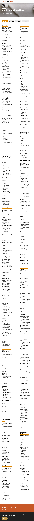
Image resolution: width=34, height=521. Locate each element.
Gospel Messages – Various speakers (24, 410)
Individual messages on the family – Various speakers (6, 435)
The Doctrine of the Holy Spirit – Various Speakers (7, 303)
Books (12, 15)
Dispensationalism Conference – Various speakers (24, 39)
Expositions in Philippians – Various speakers (24, 350)
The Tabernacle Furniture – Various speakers (25, 119)
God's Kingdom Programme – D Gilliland (25, 46)
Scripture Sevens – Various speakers (5, 287)
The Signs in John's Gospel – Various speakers (24, 383)
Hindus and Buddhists (24, 147)
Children (22, 138)
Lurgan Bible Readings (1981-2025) (6, 472)
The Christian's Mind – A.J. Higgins (24, 238)
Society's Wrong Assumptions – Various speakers (24, 487)
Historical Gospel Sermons (5, 390)
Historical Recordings (5, 387)
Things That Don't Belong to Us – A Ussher (25, 249)
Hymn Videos (23, 415)
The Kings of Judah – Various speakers (6, 66)
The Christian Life (25, 160)
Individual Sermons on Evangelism (6, 491)
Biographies (5, 25)
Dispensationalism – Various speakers (24, 35)
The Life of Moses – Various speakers (6, 75)
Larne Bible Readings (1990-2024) (6, 469)
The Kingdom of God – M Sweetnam (24, 64)
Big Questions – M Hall (24, 444)
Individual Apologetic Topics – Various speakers (24, 464)
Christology (5, 97)
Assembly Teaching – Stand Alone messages (6, 174)
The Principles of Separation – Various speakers (24, 245)
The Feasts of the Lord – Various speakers (25, 103)
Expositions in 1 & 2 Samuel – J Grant (24, 285)
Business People (23, 136)
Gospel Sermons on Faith (7, 354)
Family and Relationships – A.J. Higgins (6, 431)
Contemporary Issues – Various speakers (24, 185)
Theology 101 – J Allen (6, 320)
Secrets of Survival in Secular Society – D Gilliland (24, 482)
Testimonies (23, 132)
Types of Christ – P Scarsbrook (24, 128)
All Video (15, 507)
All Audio (10, 507)
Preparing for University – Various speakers (25, 478)
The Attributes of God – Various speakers (6, 293)
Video (21, 388)
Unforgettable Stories (6, 397)
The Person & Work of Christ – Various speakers (6, 139)
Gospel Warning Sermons (5, 374)
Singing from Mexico (6, 410)
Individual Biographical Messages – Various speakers (6, 39)
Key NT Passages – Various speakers (24, 376)
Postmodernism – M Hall (25, 474)
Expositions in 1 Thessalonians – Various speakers (25, 304)
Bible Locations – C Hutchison (24, 172)
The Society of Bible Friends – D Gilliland (6, 82)
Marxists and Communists (22, 149)
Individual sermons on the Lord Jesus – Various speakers (7, 118)
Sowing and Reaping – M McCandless (6, 494)
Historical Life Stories (6, 392)
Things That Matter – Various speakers (6, 327)
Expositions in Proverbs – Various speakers (24, 353)
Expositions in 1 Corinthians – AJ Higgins (25, 292)
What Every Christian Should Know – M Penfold (6, 341)
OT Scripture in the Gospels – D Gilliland (24, 379)
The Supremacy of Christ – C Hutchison (7, 146)
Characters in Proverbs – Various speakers (7, 28)
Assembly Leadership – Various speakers (6, 158)
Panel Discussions (7, 465)
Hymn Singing (5, 400)
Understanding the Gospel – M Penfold (6, 333)
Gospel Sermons (6, 348)
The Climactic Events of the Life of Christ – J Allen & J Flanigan (6, 123)
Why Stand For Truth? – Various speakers (7, 345)
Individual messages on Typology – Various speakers (24, 91)
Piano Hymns (4, 405)
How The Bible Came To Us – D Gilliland (7, 251)
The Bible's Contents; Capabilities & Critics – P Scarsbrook (6, 297)
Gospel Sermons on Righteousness (6, 358)
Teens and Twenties (24, 157)
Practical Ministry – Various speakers (24, 222)
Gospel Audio (7, 2)
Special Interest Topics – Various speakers (25, 264)
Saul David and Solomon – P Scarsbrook (7, 59)
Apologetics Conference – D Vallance (25, 441)
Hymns (27, 507)
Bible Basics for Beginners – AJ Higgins (24, 164)
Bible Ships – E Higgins (25, 175)
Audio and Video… (9, 13)
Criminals (22, 140)
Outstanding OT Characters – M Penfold (6, 55)
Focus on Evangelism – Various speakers (6, 484)
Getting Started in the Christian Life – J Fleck (24, 195)
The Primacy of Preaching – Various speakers (6, 498)
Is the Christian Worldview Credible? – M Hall (24, 468)
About (9, 509)
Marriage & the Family (6, 420)
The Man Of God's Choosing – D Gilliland (6, 132)
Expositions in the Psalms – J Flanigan (24, 370)
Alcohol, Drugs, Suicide (24, 133)
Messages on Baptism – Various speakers (7, 278)
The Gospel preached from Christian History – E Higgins (7, 382)
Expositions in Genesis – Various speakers (25, 323)
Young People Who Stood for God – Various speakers (7, 92)
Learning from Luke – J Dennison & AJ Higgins (24, 209)
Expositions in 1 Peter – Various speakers (25, 300)
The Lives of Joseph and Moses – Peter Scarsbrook (7, 79)
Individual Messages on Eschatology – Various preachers (24, 54)
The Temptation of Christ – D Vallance (6, 149)
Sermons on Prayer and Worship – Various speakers (24, 229)
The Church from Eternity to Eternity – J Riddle (6, 197)
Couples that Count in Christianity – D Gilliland (7, 31)
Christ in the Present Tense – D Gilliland (6, 99)
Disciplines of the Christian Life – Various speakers (24, 189)
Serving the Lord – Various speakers (24, 232)
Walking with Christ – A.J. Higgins (24, 256)
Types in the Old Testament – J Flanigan (24, 125)
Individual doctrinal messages (6, 257)
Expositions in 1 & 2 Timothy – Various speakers (24, 289)
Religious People (23, 152)
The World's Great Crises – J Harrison (24, 67)
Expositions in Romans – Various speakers (25, 361)
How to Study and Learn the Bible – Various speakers (25, 203)
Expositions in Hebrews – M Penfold (25, 329)
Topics (3, 15)
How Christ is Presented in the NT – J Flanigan (7, 114)
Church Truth (5, 156)
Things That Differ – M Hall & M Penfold (6, 324)
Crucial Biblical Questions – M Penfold (6, 232)
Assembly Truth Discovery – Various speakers (6, 179)
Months (22, 15)
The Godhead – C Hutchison (5, 310)
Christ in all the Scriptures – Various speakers (24, 281)
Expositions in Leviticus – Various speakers (24, 346)
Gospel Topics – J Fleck (6, 242)
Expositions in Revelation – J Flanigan (24, 356)
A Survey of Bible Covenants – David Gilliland (6, 216)
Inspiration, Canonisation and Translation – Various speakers (7, 271)
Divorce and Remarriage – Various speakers (7, 427)
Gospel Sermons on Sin (6, 364)
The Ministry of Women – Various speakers (6, 204)
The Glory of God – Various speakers (6, 307)
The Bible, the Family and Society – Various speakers (6, 449)
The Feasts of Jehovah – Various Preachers (25, 100)
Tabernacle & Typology (23, 71)
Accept (4, 518)
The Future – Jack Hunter (25, 60)
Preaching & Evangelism (5, 481)
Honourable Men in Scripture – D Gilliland (6, 35)
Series (7, 15)
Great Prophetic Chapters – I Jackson (24, 50)
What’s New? (5, 507)
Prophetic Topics (24, 25)
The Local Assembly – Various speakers (6, 201)
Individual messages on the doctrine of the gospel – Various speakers (6, 261)
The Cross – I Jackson (6, 300)
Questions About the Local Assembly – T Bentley (6, 193)
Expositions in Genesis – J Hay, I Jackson (25, 317)
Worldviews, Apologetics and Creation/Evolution (25, 434)
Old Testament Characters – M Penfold (24, 418)
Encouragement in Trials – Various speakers (25, 192)
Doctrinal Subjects (7, 207)
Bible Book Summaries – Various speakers (25, 277)
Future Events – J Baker (24, 42)
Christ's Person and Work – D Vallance (6, 102)
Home (3, 13)
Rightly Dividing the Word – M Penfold (6, 284)
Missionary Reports (5, 457)
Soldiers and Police (24, 153)
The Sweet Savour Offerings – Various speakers (6, 476)
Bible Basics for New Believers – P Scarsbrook (25, 168)
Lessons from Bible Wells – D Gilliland (24, 212)
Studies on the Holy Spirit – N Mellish (6, 290)
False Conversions (23, 145)
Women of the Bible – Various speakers (6, 89)
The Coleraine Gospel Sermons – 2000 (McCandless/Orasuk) (6, 378)
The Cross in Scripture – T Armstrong (7, 126)
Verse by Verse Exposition (24, 268)
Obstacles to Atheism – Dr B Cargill (24, 472)
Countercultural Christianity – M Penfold (7, 423)
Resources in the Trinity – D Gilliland (24, 225)
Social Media (5, 509)
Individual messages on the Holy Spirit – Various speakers (7, 266)
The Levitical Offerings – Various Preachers (25, 107)
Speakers (17, 15)
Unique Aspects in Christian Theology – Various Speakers (6, 337)
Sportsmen (22, 155)
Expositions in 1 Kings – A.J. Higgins (25, 297)
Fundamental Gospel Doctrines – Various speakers (6, 239)
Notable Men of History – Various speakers (6, 46)
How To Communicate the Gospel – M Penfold (6, 487)
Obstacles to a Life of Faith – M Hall (24, 218)
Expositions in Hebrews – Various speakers (25, 332)
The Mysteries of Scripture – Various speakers (6, 317)
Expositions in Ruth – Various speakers (24, 367)
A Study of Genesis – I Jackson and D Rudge (24, 274)
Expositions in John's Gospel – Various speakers (24, 339)
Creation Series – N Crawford (24, 451)
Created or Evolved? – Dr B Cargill (24, 448)
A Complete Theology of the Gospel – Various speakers (7, 212)
